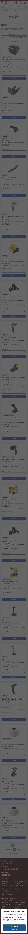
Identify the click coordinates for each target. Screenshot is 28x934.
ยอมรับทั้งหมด (14, 926)
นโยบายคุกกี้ (10, 920)
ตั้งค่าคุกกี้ (14, 929)
